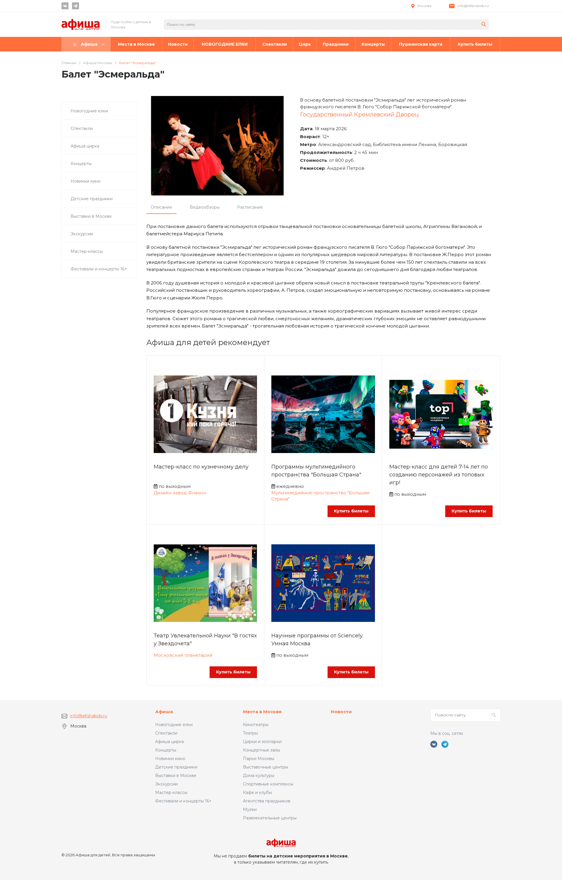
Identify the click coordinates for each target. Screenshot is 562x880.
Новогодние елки (174, 724)
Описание (161, 207)
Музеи (250, 809)
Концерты (165, 750)
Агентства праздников (266, 801)
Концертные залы (261, 750)
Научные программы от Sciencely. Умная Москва (317, 639)
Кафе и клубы (257, 792)
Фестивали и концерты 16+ (183, 801)
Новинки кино (170, 758)
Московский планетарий (183, 655)
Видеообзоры (205, 207)
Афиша (164, 711)
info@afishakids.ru (473, 6)
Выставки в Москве (175, 775)
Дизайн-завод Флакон (180, 492)
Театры (250, 733)
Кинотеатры (255, 724)
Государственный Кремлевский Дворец (359, 114)
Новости (341, 711)
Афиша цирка (169, 741)
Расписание (250, 207)
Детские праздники (176, 767)
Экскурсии (166, 784)
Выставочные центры (265, 767)
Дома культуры (258, 775)
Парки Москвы (258, 758)
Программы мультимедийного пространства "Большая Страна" (316, 471)
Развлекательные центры (270, 818)
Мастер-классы (171, 792)
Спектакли (166, 733)
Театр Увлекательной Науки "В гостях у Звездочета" (205, 639)
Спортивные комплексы (268, 784)
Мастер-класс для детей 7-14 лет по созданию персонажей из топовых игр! (438, 475)
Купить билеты (351, 511)
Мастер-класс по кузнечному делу (201, 467)
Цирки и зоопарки (262, 741)
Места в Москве (262, 711)
